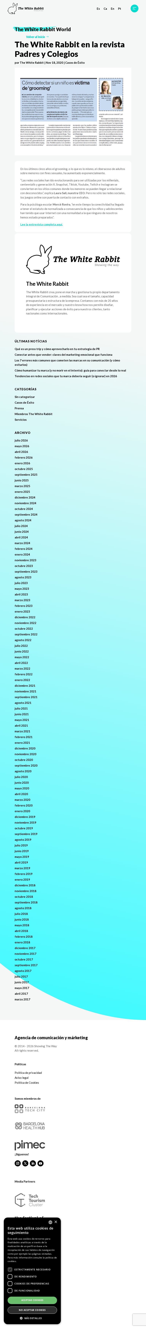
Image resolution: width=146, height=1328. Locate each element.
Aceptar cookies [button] (32, 1300)
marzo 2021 (22, 731)
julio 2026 (21, 440)
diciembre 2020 (25, 748)
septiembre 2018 (26, 902)
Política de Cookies (27, 1082)
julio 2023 (21, 583)
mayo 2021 (22, 720)
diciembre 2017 (25, 948)
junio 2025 (22, 480)
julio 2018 (21, 913)
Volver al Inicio (35, 37)
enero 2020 (22, 811)
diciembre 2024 (25, 497)
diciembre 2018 (25, 885)
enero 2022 (22, 680)
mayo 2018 (22, 925)
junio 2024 (22, 531)
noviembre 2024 (25, 503)
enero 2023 (22, 611)
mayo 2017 (22, 988)
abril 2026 (21, 451)
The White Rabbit (32, 62)
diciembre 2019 (25, 816)
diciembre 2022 (25, 617)
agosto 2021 (23, 702)
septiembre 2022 (26, 634)
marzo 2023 (22, 600)
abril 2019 (21, 862)
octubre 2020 (24, 759)
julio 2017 (21, 976)
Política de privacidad (28, 1072)
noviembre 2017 (25, 953)
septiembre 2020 (26, 765)
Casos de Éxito (75, 62)
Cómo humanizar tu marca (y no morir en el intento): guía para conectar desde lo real (70, 370)
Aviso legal (22, 1077)
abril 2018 (21, 931)
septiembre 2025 (26, 474)
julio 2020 (21, 777)
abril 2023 (21, 594)
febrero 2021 (24, 737)
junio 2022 (22, 651)
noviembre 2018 (25, 891)
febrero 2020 (24, 805)
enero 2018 (22, 942)
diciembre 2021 (25, 685)
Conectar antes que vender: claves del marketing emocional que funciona (64, 354)
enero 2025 (22, 491)
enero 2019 (22, 879)
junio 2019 (22, 851)
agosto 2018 (23, 908)
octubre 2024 (24, 508)
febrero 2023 (24, 605)
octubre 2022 (24, 628)
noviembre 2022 (25, 623)
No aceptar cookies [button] (32, 1310)
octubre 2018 (24, 896)
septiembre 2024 (26, 514)
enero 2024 (22, 554)
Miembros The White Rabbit (33, 414)
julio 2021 (21, 708)
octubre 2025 (24, 469)
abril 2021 (21, 725)
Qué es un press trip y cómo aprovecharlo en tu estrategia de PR (57, 349)
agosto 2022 (23, 640)
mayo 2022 (22, 657)
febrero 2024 (24, 548)
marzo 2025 (22, 486)
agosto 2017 (23, 970)
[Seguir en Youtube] (40, 1163)
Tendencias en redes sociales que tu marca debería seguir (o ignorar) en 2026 (66, 376)
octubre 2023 (24, 566)
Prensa (19, 408)
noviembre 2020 (25, 754)
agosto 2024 (23, 520)
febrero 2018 (24, 936)
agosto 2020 (23, 771)
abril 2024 (21, 537)
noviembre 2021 (25, 691)
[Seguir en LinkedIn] (33, 1163)
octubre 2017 (24, 959)
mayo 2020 (22, 788)
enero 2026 (22, 463)
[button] (32, 1318)
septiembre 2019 (26, 834)
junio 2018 (22, 919)
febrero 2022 (24, 674)
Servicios (21, 419)
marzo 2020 (22, 799)
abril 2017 (21, 993)
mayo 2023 (22, 588)
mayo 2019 (22, 856)
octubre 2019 (24, 828)
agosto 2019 (23, 839)
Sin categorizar (25, 396)
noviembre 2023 (25, 560)
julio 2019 (21, 845)
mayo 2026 (22, 446)
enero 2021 (22, 742)
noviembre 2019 (25, 822)
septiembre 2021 (26, 697)
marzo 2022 (22, 668)
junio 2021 (22, 714)
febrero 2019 (24, 874)
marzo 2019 (22, 868)
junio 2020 (22, 782)
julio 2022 (21, 645)
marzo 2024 (22, 543)
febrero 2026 (24, 457)
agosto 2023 (23, 577)
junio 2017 (22, 982)
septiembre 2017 (26, 965)
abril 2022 (21, 662)
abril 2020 (21, 794)
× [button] (55, 1222)
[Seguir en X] (25, 1163)
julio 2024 (21, 526)
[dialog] (32, 1271)
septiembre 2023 (26, 571)
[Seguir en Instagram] (18, 1163)
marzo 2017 (22, 999)
